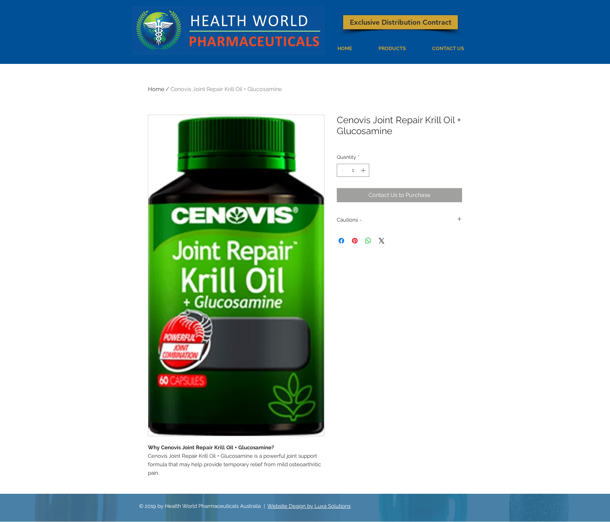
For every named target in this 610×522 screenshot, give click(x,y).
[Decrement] (342, 170)
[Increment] (363, 170)
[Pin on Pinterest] (355, 240)
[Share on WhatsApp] (368, 240)
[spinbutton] (353, 170)
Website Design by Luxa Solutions (309, 506)
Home (156, 89)
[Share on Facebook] (341, 240)
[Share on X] (381, 240)
